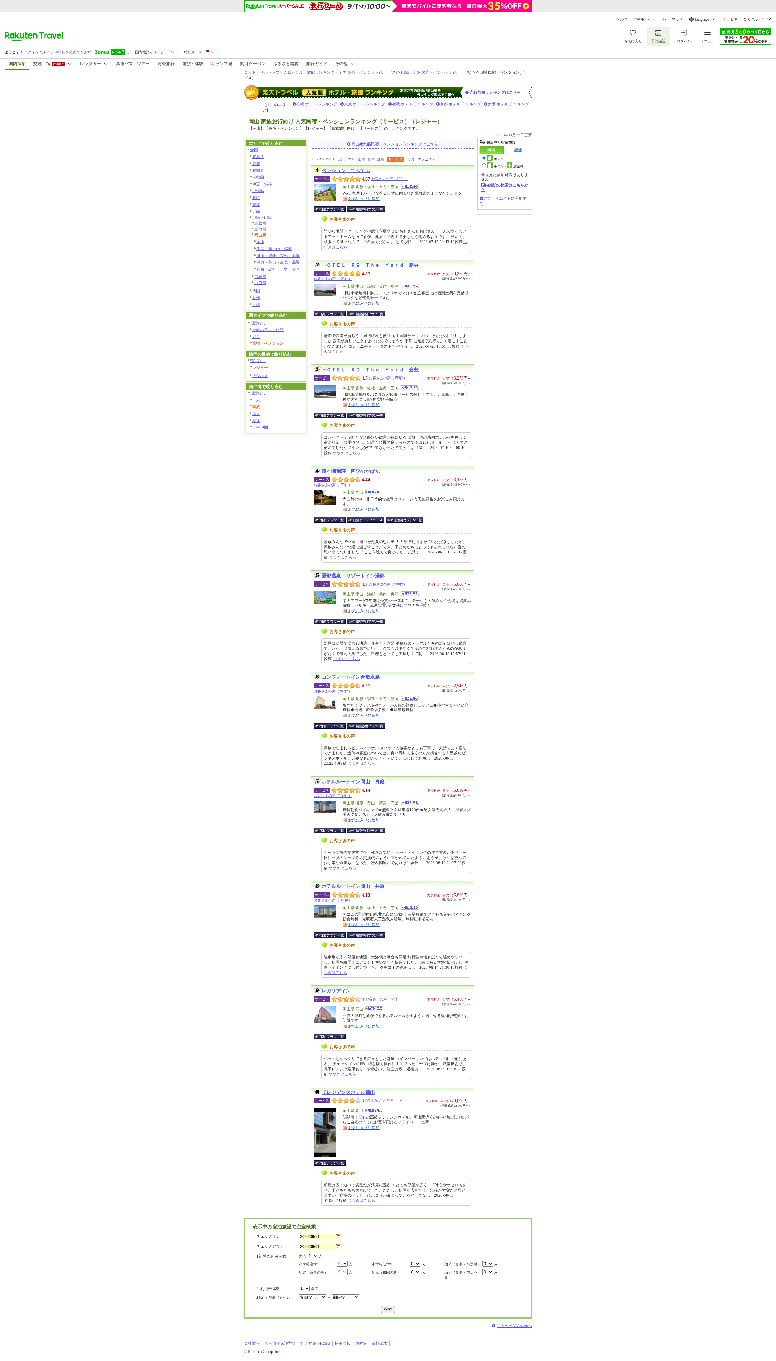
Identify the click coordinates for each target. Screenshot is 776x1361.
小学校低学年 (382, 1264)
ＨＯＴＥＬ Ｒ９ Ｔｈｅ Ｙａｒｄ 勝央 (370, 265)
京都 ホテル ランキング (460, 104)
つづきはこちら (346, 453)
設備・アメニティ (421, 159)
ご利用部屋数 (268, 1288)
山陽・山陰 (262, 217)
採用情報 (342, 1343)
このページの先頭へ (514, 1325)
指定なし (258, 323)
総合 (342, 159)
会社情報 (252, 1343)
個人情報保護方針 (280, 1343)
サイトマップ (672, 19)
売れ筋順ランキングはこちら (495, 92)
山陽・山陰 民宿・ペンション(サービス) (436, 72)
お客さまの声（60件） (389, 179)
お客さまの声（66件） (383, 999)
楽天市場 (730, 19)
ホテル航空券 (508, 166)
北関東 (258, 170)
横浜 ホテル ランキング (412, 104)
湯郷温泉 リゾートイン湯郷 (353, 575)
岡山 (260, 241)
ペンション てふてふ (346, 170)
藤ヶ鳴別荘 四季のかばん (351, 471)
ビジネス (260, 375)
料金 (274, 1297)
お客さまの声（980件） (388, 584)
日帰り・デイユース (366, 520)
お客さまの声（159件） (388, 378)
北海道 (258, 156)
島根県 (260, 229)
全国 (254, 150)
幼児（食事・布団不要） (460, 1275)
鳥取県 (260, 223)
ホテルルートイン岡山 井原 (353, 886)
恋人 (256, 413)
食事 (371, 159)
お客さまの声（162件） (333, 900)
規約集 (361, 1343)
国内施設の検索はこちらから (504, 187)
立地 (351, 159)
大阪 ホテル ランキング (508, 104)
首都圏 (258, 177)
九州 (256, 298)
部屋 (361, 159)
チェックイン (268, 1236)
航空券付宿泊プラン (366, 209)
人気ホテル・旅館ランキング (309, 72)
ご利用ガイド (644, 19)
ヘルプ (621, 19)
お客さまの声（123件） (333, 279)
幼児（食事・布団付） (462, 1264)
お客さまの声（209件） (333, 691)
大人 (302, 1256)
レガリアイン (336, 990)
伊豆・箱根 (262, 184)
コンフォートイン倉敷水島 (351, 677)
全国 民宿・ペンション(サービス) (368, 72)
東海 (256, 204)
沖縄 (256, 305)
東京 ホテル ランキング (364, 104)
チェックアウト (270, 1246)
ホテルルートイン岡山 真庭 (353, 781)
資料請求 (379, 1343)
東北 (256, 163)
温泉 (256, 336)
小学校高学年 (310, 1264)
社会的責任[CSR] (315, 1343)
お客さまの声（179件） (333, 485)
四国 (256, 291)
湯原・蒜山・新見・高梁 (278, 262)
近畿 (256, 211)
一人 (256, 400)
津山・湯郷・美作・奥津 (278, 255)
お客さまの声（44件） (389, 1100)
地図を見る (410, 186)
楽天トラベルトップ (261, 72)
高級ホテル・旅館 (268, 329)
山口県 (260, 282)
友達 (256, 420)
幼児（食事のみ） (313, 1272)
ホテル (499, 159)
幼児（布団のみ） (386, 1272)
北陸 (256, 198)
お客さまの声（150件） (333, 796)
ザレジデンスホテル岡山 (348, 1092)
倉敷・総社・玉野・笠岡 (278, 269)
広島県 (260, 276)
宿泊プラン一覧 (333, 209)
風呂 (380, 159)
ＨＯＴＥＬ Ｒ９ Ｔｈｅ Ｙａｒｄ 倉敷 (370, 369)
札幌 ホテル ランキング (316, 104)
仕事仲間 (260, 427)
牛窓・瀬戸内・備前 (274, 248)
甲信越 (258, 191)
